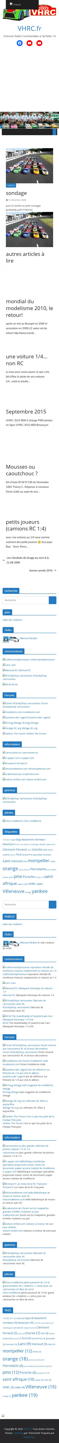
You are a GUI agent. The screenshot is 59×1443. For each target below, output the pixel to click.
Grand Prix (27, 854)
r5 (42, 877)
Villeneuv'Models (28, 638)
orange (10, 868)
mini (25, 861)
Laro (13, 664)
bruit (17, 844)
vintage (28, 892)
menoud (16, 861)
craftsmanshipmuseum (42, 659)
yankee (40, 891)
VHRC (32, 884)
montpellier (38, 860)
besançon (8, 844)
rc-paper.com (26, 757)
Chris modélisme (32, 820)
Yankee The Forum (35, 733)
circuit (42, 844)
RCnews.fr (21, 763)
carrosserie (25, 844)
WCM (14, 684)
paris (21, 869)
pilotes (5, 877)
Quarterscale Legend (38, 717)
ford (18, 854)
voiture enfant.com (35, 779)
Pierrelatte (38, 869)
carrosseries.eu (29, 752)
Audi (13, 839)
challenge (34, 844)
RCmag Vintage (29, 722)
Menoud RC (24, 670)
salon (20, 884)
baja (18, 839)
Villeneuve (13, 891)
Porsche (29, 877)
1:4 (4, 839)
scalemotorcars (30, 774)
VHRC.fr (29, 28)
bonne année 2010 (41, 570)
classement (50, 844)
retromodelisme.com (39, 768)
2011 (8, 840)
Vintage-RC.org (29, 728)
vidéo (39, 884)
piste (11, 877)
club (29, 850)
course (37, 849)
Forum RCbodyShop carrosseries (25, 705)
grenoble (37, 854)
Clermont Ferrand (15, 849)
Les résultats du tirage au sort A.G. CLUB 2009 (28, 560)
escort (13, 855)
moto (52, 861)
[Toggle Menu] (54, 132)
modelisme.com (31, 712)
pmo (18, 876)
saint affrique (18, 1379)
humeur (11, 185)
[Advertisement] (29, 81)
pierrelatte (51, 869)
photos (27, 869)
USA (26, 884)
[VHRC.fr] (29, 114)
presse (38, 877)
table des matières (12, 619)
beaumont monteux (33, 839)
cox (45, 849)
